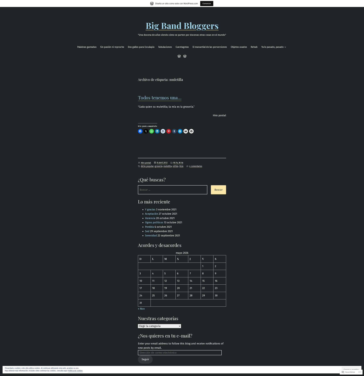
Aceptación (151, 213)
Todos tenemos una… (159, 97)
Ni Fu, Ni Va (178, 162)
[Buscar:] (172, 189)
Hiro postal (146, 163)
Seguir (145, 359)
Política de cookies (75, 371)
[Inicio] (179, 56)
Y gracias (150, 209)
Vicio (181, 166)
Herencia (150, 218)
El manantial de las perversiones (210, 47)
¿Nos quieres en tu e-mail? (165, 336)
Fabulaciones (165, 47)
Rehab (254, 47)
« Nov (141, 308)
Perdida (149, 226)
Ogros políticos (154, 222)
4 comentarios (195, 166)
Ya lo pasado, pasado (272, 47)
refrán (175, 166)
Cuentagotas (182, 47)
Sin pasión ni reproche (112, 47)
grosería (158, 166)
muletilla (167, 166)
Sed (147, 231)
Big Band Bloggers (182, 25)
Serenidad (151, 235)
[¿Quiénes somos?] (184, 56)
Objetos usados (239, 47)
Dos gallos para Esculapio (141, 47)
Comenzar (206, 3)
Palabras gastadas (87, 47)
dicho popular (147, 166)
